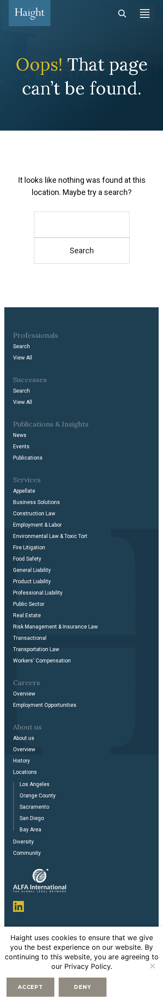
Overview (24, 694)
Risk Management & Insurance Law (55, 627)
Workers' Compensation (42, 661)
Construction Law (34, 514)
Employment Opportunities (45, 705)
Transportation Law (36, 649)
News (20, 435)
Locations (25, 772)
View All (22, 358)
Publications (28, 458)
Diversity (23, 842)
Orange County (38, 796)
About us (23, 738)
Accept (30, 987)
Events (21, 447)
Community (27, 853)
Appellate (24, 491)
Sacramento (34, 807)
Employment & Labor (37, 525)
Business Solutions (36, 502)
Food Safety (27, 559)
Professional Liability (38, 593)
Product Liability (32, 581)
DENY (82, 987)
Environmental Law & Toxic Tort (50, 536)
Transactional (30, 638)
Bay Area (30, 830)
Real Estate (27, 615)
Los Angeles (35, 784)
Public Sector (28, 604)
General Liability (32, 570)
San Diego (32, 818)
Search (21, 346)
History (21, 761)
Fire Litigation (29, 548)
